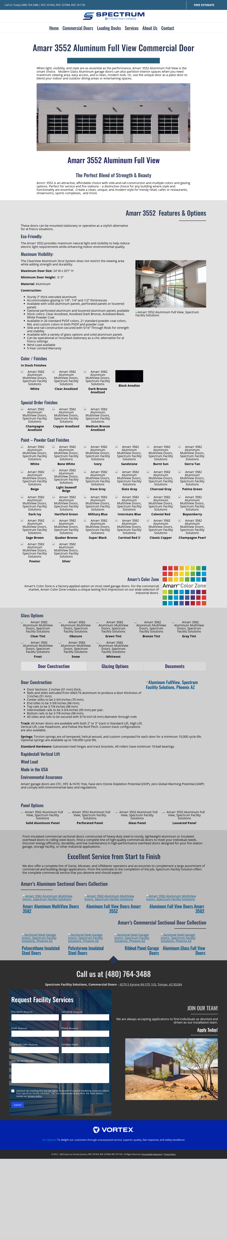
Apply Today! (207, 1029)
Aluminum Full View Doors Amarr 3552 (113, 908)
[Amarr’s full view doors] (113, 896)
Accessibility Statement (152, 1154)
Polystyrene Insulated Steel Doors (86, 950)
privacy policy (35, 1096)
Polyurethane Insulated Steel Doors (41, 950)
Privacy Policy (170, 1154)
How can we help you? (22, 1060)
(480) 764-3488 (29, 5)
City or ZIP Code (24, 1044)
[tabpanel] (113, 734)
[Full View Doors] (183, 935)
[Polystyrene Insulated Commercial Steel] (90, 935)
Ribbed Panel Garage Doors (142, 950)
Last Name (71, 1011)
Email (19, 1028)
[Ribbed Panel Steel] (136, 935)
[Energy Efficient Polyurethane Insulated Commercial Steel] (44, 935)
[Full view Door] (175, 896)
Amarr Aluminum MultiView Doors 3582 (51, 908)
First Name (21, 1011)
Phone (69, 1028)
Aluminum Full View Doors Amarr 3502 (176, 908)
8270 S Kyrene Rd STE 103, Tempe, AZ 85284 (150, 984)
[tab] (54, 666)
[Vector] (113, 1128)
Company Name (69, 1044)
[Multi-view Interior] (52, 896)
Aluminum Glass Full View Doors (184, 950)
